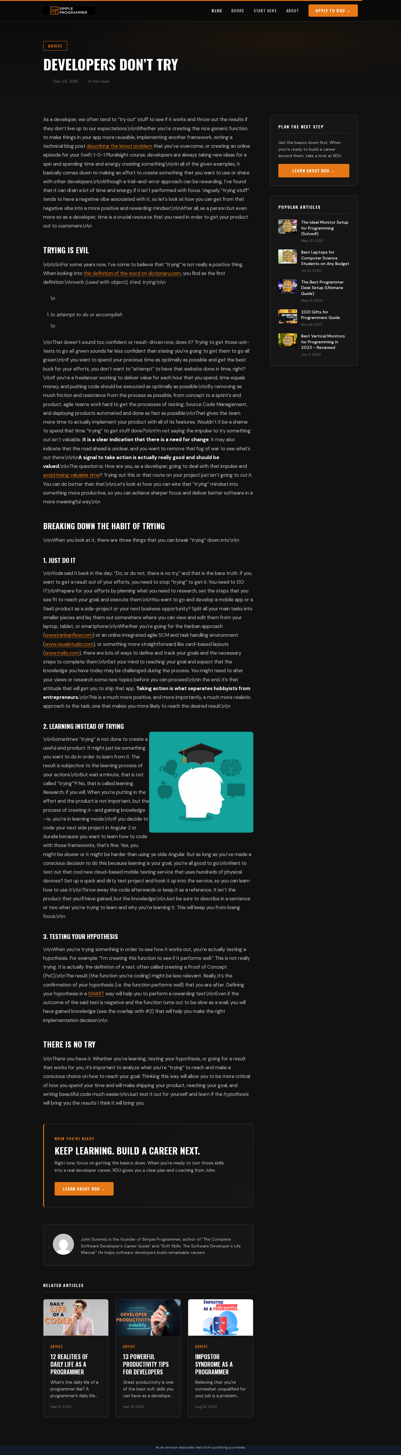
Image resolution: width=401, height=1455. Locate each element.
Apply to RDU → (333, 10)
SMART (96, 993)
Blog (217, 10)
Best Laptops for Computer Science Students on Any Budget (325, 257)
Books (237, 10)
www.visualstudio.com (69, 644)
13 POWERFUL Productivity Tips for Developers (146, 1364)
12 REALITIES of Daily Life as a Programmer (69, 1364)
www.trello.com (62, 653)
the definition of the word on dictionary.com (132, 273)
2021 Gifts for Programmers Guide (320, 314)
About (292, 10)
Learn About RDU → (84, 1189)
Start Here (265, 10)
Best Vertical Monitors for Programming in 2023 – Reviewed (323, 341)
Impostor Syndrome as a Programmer (214, 1364)
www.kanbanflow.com (69, 635)
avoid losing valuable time (71, 475)
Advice (55, 45)
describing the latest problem (119, 146)
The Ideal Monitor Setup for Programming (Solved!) (324, 228)
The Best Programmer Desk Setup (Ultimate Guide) (322, 287)
